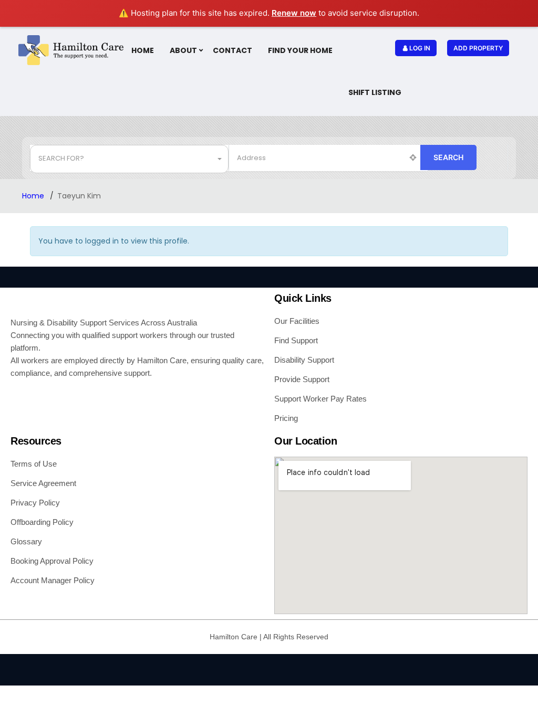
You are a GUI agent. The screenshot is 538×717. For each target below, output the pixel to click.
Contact (232, 50)
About (183, 50)
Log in (419, 48)
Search (448, 157)
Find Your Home (300, 50)
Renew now (294, 13)
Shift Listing (374, 92)
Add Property (478, 48)
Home (142, 50)
